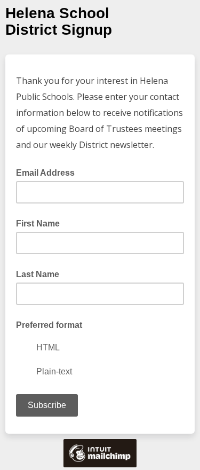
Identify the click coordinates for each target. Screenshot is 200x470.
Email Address (48, 172)
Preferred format (49, 325)
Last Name (37, 274)
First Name (38, 223)
